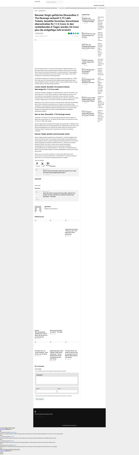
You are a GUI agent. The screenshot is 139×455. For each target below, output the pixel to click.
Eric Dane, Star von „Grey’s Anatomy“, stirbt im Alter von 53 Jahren (41, 352)
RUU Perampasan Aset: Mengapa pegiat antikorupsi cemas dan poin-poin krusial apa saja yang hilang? (88, 81)
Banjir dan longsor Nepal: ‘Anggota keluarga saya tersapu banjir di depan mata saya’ (88, 99)
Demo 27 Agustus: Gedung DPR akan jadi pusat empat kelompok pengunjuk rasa (88, 113)
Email (59, 388)
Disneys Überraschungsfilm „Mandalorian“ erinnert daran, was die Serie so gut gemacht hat (41, 334)
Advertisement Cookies (6, 445)
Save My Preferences (10, 449)
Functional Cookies (5, 436)
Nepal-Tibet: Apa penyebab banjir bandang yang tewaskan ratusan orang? (71, 8)
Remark (12, 436)
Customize (2, 428)
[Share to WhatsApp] (76, 34)
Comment (39, 375)
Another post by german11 (51, 208)
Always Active (13, 432)
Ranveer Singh (62, 68)
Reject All (8, 428)
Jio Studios (53, 119)
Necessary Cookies (5, 432)
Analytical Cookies (5, 440)
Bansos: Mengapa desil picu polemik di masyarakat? (88, 71)
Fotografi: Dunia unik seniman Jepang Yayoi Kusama (88, 62)
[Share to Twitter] (73, 34)
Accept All (12, 428)
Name (38, 388)
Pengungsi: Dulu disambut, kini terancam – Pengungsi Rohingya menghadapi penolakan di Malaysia (88, 20)
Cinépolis (54, 98)
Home (36, 10)
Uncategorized (42, 10)
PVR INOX (46, 98)
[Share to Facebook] (71, 34)
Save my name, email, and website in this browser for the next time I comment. (54, 395)
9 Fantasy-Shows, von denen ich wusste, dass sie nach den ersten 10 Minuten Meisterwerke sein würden (71, 354)
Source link (37, 185)
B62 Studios (62, 119)
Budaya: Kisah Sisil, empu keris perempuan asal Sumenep (35, 8)
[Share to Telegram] (78, 34)
